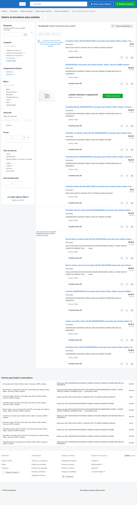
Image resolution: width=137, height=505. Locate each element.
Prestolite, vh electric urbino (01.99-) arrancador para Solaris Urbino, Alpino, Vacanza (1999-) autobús (26, 436)
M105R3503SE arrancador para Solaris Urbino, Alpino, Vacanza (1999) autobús (97, 65)
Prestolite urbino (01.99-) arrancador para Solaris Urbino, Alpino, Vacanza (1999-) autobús (24, 403)
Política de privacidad (39, 464)
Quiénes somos (7, 461)
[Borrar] (32, 32)
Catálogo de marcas (38, 475)
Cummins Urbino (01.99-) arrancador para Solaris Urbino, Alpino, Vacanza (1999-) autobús (25, 397)
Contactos (5, 468)
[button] (127, 57)
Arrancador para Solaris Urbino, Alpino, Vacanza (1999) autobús (24, 384)
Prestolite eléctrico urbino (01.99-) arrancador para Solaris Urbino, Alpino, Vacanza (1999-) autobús (25, 429)
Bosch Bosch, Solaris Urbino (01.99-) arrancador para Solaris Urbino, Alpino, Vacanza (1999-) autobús (26, 390)
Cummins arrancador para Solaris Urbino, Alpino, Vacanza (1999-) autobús (25, 416)
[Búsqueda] (32, 4)
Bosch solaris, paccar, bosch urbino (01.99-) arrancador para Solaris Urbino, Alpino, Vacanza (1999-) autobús (26, 410)
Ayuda (4, 464)
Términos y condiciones (40, 461)
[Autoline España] (9, 4)
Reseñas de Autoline (38, 472)
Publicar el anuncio (113, 96)
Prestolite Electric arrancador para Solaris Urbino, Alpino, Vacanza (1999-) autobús (25, 442)
